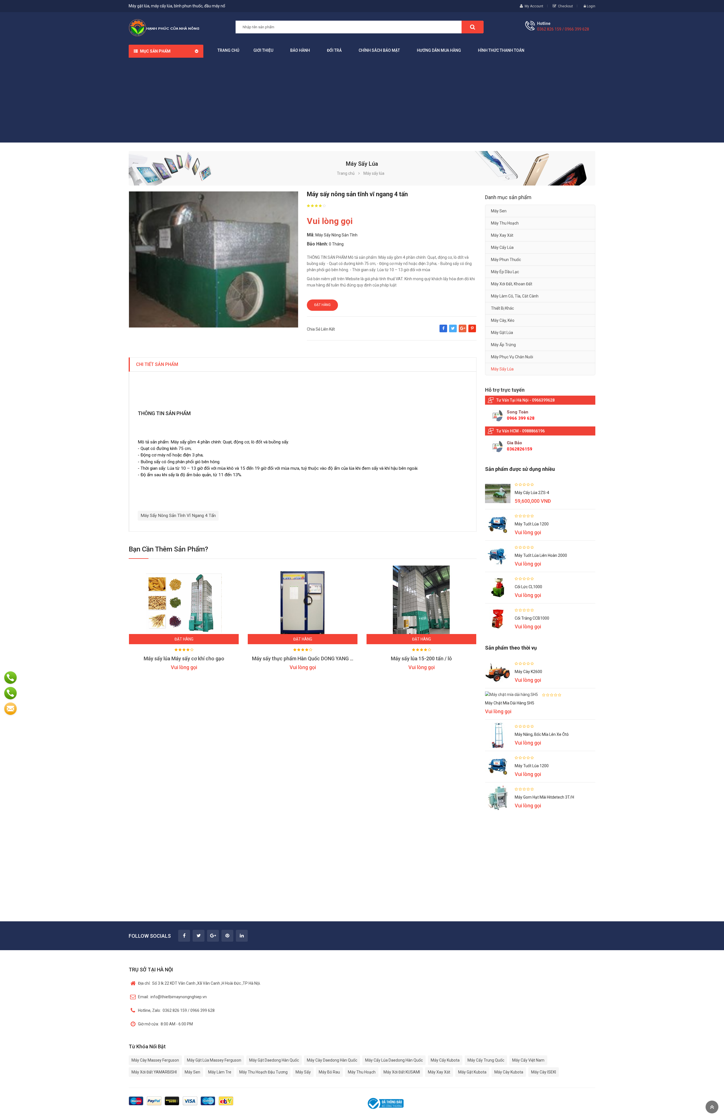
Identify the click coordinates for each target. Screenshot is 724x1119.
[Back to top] (712, 1107)
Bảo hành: (317, 244)
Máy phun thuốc (506, 259)
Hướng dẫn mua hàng (439, 50)
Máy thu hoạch (505, 223)
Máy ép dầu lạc (505, 271)
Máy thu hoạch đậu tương (263, 1072)
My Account (534, 6)
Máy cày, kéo (502, 320)
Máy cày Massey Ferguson (155, 1060)
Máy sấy (303, 1072)
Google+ (462, 331)
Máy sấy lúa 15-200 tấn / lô (421, 658)
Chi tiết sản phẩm (157, 364)
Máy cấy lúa (502, 247)
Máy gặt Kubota (472, 1072)
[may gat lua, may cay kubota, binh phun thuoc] (164, 27)
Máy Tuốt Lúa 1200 (532, 524)
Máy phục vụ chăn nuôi (512, 357)
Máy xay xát (502, 235)
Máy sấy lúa (502, 369)
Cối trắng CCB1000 (532, 618)
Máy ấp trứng (503, 344)
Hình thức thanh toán (501, 50)
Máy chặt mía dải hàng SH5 (509, 703)
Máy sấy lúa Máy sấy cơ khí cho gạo (184, 658)
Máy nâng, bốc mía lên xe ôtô (542, 734)
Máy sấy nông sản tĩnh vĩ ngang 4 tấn (178, 515)
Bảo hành (300, 50)
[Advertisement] (362, 100)
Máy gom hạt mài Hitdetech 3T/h (544, 797)
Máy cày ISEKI (543, 1072)
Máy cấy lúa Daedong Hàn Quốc (394, 1060)
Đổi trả (334, 50)
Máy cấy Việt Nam (528, 1060)
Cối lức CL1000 (528, 587)
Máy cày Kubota (508, 1072)
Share (443, 331)
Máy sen (499, 211)
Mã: (310, 235)
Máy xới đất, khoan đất (511, 284)
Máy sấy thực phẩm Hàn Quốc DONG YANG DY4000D (311, 658)
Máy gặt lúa (502, 332)
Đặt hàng (322, 305)
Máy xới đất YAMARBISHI (154, 1072)
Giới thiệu (263, 50)
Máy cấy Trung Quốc (485, 1060)
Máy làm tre (219, 1072)
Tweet (453, 331)
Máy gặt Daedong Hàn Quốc (274, 1060)
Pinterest (472, 331)
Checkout (565, 6)
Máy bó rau (329, 1072)
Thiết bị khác (502, 308)
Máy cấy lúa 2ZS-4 (532, 492)
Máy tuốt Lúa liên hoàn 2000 (541, 555)
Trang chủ (228, 50)
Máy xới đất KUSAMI (401, 1072)
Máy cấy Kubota (445, 1060)
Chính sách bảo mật (379, 50)
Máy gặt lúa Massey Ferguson (214, 1060)
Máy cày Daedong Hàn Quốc (332, 1060)
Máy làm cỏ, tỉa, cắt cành (514, 296)
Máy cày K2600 (528, 671)
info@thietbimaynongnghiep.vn (172, 997)
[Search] (473, 27)
